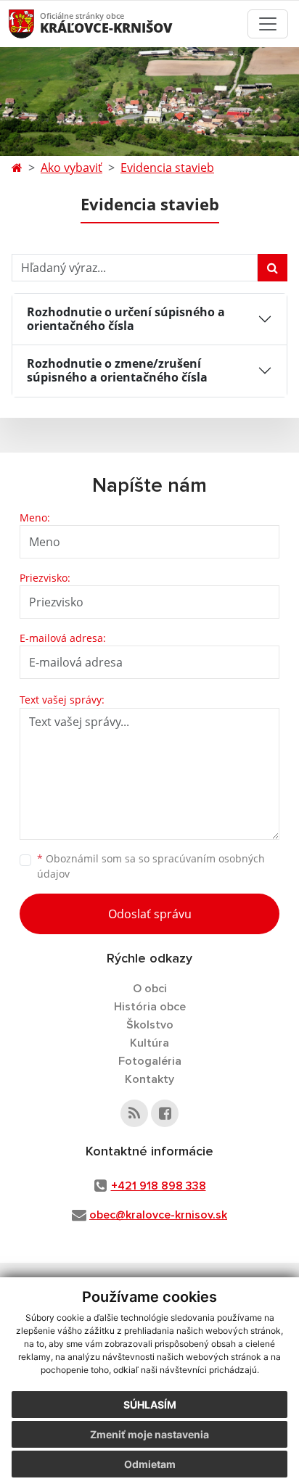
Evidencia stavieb (167, 168)
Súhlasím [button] (149, 1404)
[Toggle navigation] (267, 23)
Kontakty (149, 1079)
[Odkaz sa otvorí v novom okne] (134, 1113)
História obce (150, 1007)
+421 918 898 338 (158, 1186)
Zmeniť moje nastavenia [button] (149, 1434)
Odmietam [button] (150, 1464)
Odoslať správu (150, 914)
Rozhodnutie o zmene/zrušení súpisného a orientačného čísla (117, 370)
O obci (150, 988)
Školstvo (149, 1025)
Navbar (35, 23)
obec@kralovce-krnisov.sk (158, 1215)
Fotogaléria (149, 1061)
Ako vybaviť (71, 168)
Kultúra (149, 1043)
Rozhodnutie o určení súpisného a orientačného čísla (126, 319)
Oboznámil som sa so (151, 866)
